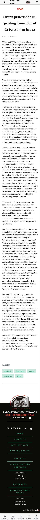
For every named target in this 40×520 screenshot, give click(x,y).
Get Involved (20, 445)
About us (20, 439)
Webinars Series (20, 501)
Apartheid (7, 371)
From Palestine (20, 473)
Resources (20, 484)
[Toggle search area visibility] (4, 2)
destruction (20, 371)
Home (20, 433)
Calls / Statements (20, 478)
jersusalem (8, 376)
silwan (19, 376)
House (31, 371)
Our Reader (20, 499)
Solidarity (20, 476)
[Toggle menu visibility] (36, 2)
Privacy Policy (20, 451)
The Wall (20, 459)
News (20, 9)
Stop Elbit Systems (20, 504)
